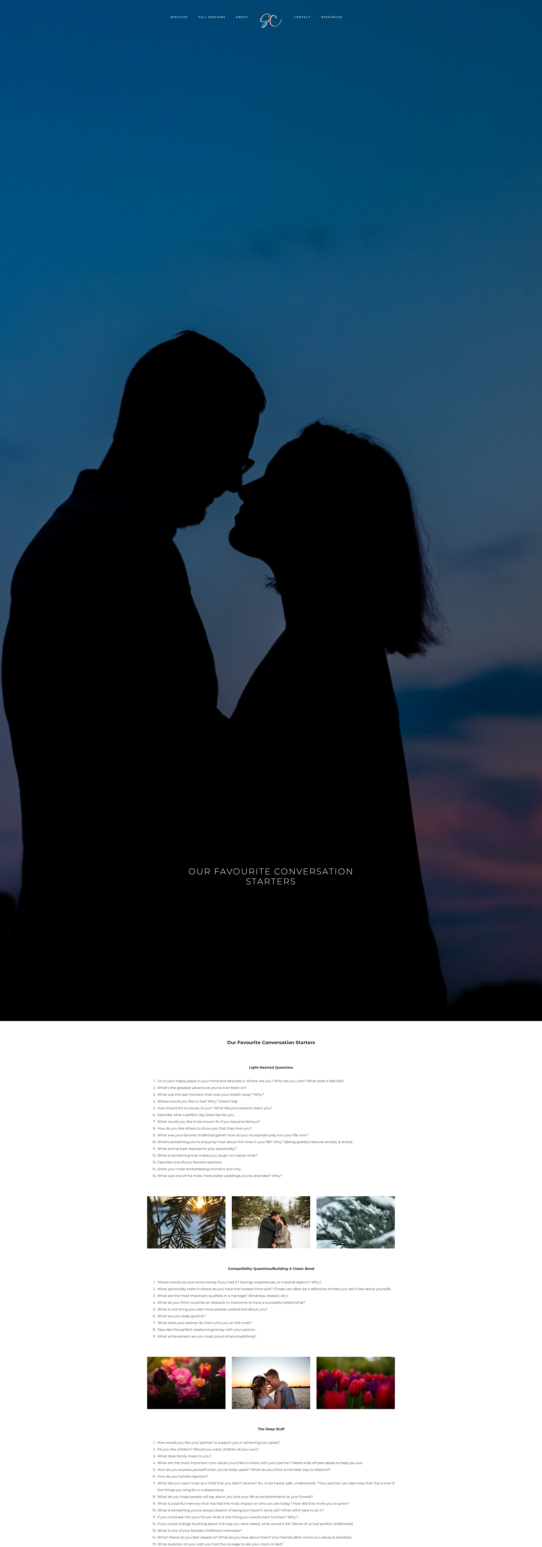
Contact (302, 17)
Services (179, 17)
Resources (331, 17)
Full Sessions (211, 17)
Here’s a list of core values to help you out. (327, 1463)
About (242, 17)
